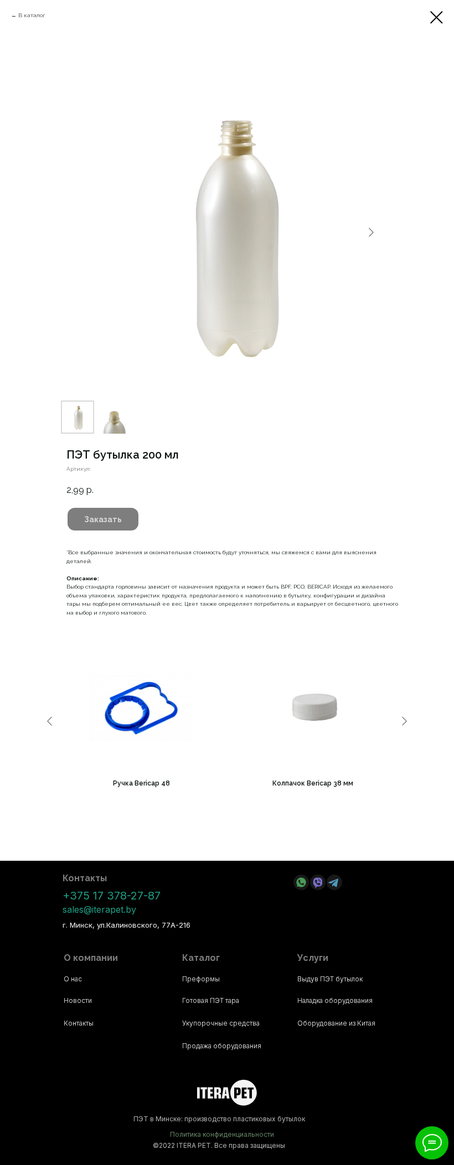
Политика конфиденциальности (222, 1134)
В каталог (31, 15)
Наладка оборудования (335, 1000)
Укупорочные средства (221, 1023)
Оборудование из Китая (336, 1023)
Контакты (79, 1023)
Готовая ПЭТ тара (210, 1000)
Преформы (201, 979)
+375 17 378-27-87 (112, 895)
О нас (73, 979)
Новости (78, 1000)
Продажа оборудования (221, 1046)
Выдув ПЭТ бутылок (330, 979)
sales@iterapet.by (99, 909)
